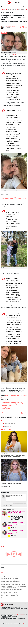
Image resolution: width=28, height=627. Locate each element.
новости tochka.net (6, 589)
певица (15, 592)
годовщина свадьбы (9, 423)
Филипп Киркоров (5, 584)
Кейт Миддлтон (21, 580)
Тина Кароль (15, 583)
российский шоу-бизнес (7, 594)
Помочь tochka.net (11, 9)
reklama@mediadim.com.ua (19, 614)
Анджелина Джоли (6, 578)
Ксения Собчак (5, 581)
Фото (13, 584)
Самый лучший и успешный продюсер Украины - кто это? (16, 524)
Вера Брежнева (5, 580)
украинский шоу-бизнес (7, 597)
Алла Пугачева (5, 576)
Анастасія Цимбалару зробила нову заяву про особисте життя (16, 513)
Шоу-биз (18, 584)
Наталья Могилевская (15, 581)
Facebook (15, 416)
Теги (2, 572)
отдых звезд (21, 425)
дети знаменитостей (21, 586)
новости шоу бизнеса (16, 590)
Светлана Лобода (5, 583)
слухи (2, 595)
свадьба (17, 594)
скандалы (22, 594)
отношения (4, 592)
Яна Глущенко (16, 54)
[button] (23, 6)
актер (23, 584)
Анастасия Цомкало (10, 26)
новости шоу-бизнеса (10, 425)
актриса (3, 586)
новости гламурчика (17, 589)
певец (10, 592)
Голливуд (13, 580)
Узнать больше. (23, 623)
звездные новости (6, 587)
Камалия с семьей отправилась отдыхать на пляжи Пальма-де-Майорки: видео (11, 485)
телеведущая (14, 595)
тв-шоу (7, 595)
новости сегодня (5, 590)
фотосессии (18, 597)
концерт (14, 587)
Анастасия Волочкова (15, 576)
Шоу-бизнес (3, 32)
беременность (10, 586)
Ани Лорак (15, 578)
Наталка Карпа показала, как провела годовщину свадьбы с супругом (13, 455)
